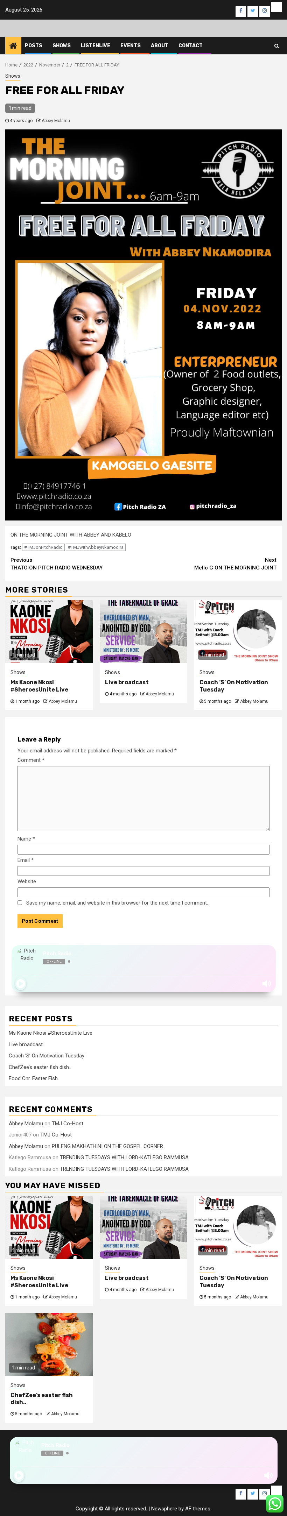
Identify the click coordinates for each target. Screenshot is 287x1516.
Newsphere (164, 1509)
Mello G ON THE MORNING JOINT (235, 564)
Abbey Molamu (56, 120)
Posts (33, 46)
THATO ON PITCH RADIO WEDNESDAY (56, 564)
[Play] (20, 983)
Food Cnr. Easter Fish (33, 1078)
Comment (31, 760)
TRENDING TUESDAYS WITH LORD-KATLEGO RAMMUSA (124, 1157)
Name (26, 839)
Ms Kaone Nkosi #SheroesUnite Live (39, 686)
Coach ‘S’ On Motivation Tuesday (46, 1056)
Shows (61, 46)
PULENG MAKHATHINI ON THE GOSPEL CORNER (107, 1146)
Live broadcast (127, 682)
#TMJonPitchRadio (43, 547)
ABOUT (159, 46)
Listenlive (95, 46)
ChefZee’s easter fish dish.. (40, 1067)
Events (130, 46)
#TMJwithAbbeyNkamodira (96, 547)
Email (26, 860)
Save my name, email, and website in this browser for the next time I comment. (117, 903)
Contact (190, 46)
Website (27, 881)
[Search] (276, 45)
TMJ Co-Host (67, 1123)
